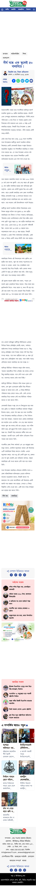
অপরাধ (5, 54)
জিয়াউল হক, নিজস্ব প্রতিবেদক (18, 72)
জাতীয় (7, 9)
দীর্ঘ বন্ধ (5, 496)
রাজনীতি (13, 9)
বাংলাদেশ (6, 58)
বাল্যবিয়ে (14, 496)
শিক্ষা (24, 54)
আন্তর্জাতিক (21, 9)
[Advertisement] (18, 31)
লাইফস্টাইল (15, 54)
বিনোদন (28, 9)
